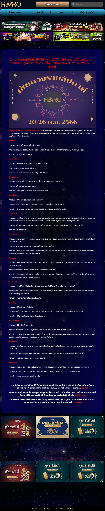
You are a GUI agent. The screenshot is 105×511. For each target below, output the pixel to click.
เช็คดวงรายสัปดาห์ (88, 12)
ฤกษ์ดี (40, 12)
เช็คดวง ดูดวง (14, 12)
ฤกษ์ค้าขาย (80, 395)
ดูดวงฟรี (78, 402)
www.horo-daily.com (68, 508)
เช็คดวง (84, 388)
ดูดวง (61, 12)
